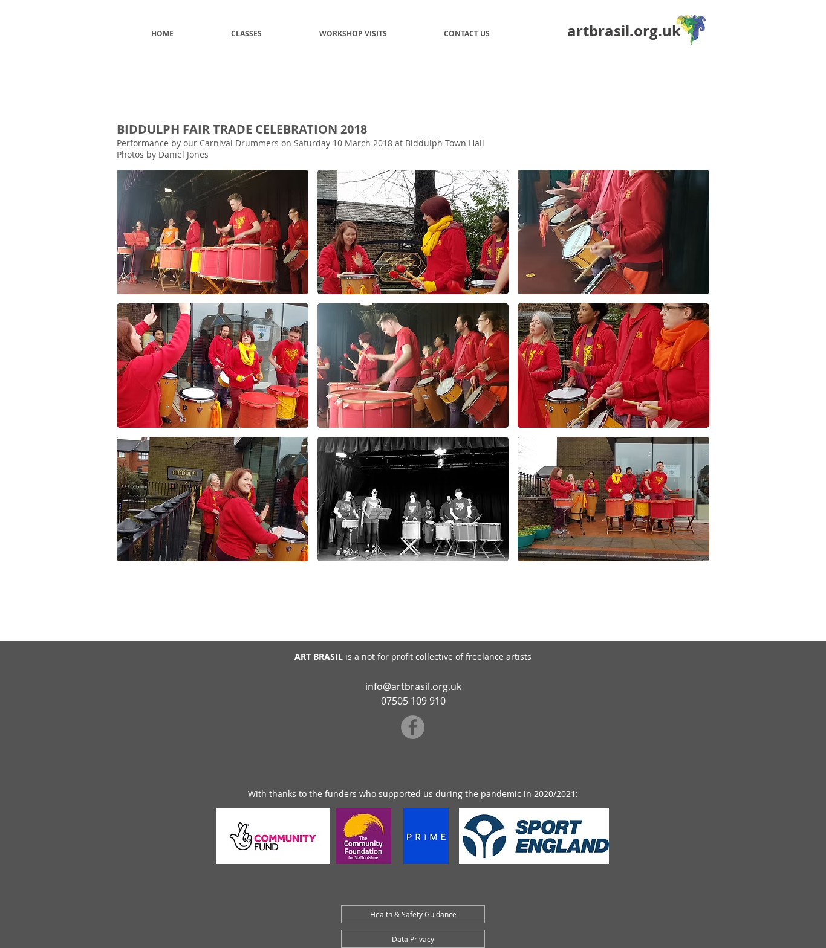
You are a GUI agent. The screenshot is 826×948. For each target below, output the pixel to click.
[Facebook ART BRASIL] (412, 727)
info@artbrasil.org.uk (413, 686)
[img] (212, 232)
